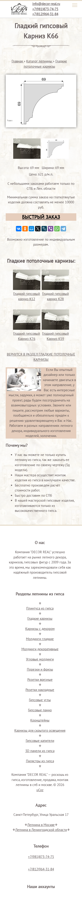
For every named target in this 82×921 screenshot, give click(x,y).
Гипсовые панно (40, 710)
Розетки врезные (40, 679)
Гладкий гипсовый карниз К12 (26, 296)
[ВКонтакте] (18, 228)
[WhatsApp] (57, 228)
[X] (38, 228)
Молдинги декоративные (40, 649)
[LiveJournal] (44, 228)
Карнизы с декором (40, 629)
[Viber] (50, 228)
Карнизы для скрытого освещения (39, 730)
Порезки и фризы (40, 669)
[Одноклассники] (25, 228)
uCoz (40, 790)
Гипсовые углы (40, 700)
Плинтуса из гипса (40, 608)
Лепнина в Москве (41, 825)
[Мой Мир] (31, 228)
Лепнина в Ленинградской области (41, 830)
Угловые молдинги (40, 659)
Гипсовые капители (40, 740)
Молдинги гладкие (40, 639)
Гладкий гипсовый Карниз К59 (55, 336)
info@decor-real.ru (46, 4)
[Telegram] (63, 228)
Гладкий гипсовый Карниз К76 (26, 336)
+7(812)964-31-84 (45, 14)
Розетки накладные (40, 690)
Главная (18, 61)
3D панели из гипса (39, 751)
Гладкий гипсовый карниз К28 (55, 296)
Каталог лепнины (39, 61)
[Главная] (19, 7)
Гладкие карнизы (39, 618)
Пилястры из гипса (40, 761)
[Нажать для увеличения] (27, 157)
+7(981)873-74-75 (45, 9)
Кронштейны (39, 720)
